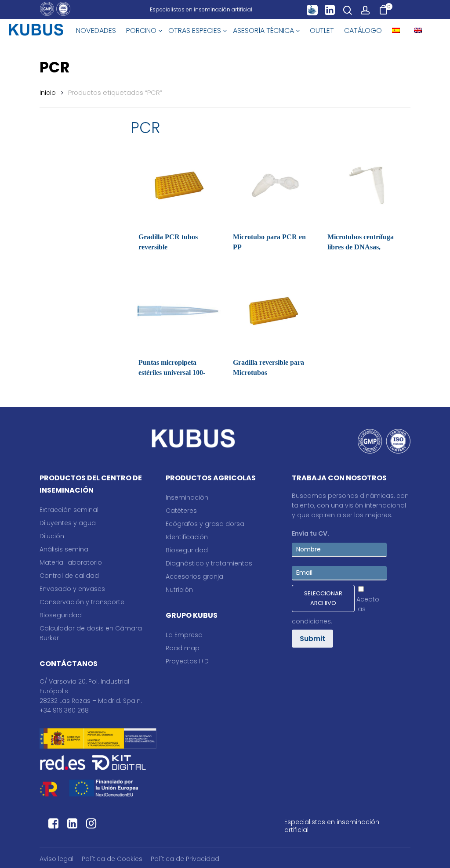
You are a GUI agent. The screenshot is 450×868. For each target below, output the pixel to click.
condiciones (311, 621)
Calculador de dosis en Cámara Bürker (91, 633)
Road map (183, 648)
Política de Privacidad (185, 858)
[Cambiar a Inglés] (418, 31)
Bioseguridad (61, 615)
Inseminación (187, 497)
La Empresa (184, 634)
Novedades (96, 30)
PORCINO (142, 30)
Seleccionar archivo (323, 598)
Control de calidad (69, 575)
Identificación (187, 537)
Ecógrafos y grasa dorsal (206, 523)
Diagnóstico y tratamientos (209, 563)
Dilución (52, 536)
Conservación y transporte (82, 602)
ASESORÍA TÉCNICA (264, 30)
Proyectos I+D (187, 661)
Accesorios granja (194, 576)
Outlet (322, 30)
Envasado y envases (72, 588)
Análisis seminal (65, 549)
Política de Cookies (112, 858)
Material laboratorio (71, 562)
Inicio (48, 92)
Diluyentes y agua (68, 523)
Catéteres (181, 510)
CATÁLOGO (363, 30)
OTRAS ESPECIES (195, 30)
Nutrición (179, 589)
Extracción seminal (69, 509)
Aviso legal (56, 858)
